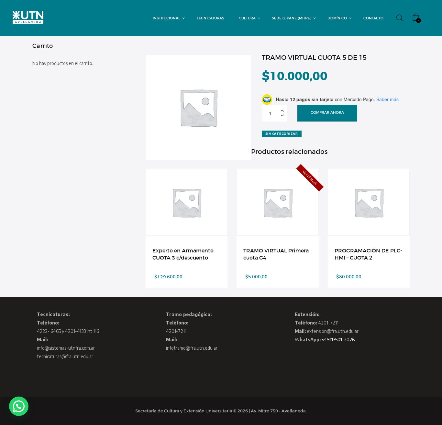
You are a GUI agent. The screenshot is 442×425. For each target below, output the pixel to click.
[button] (18, 406)
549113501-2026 (338, 339)
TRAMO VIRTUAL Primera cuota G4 (276, 254)
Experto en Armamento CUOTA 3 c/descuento (183, 254)
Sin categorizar (281, 133)
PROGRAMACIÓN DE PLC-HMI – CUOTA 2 (368, 254)
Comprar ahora (327, 112)
